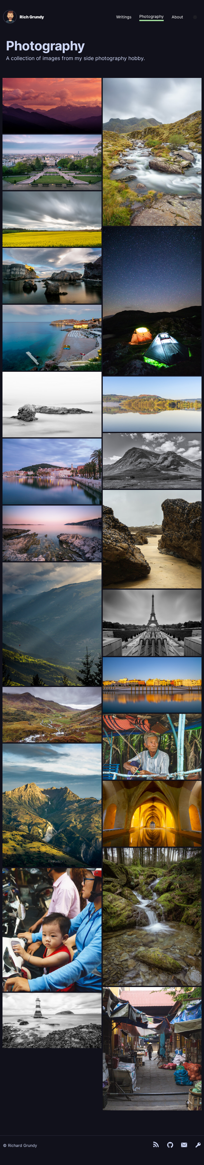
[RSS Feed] (156, 1145)
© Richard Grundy (20, 1145)
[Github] (170, 1145)
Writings (123, 16)
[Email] (184, 1145)
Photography (151, 16)
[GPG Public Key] (198, 1145)
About (177, 16)
